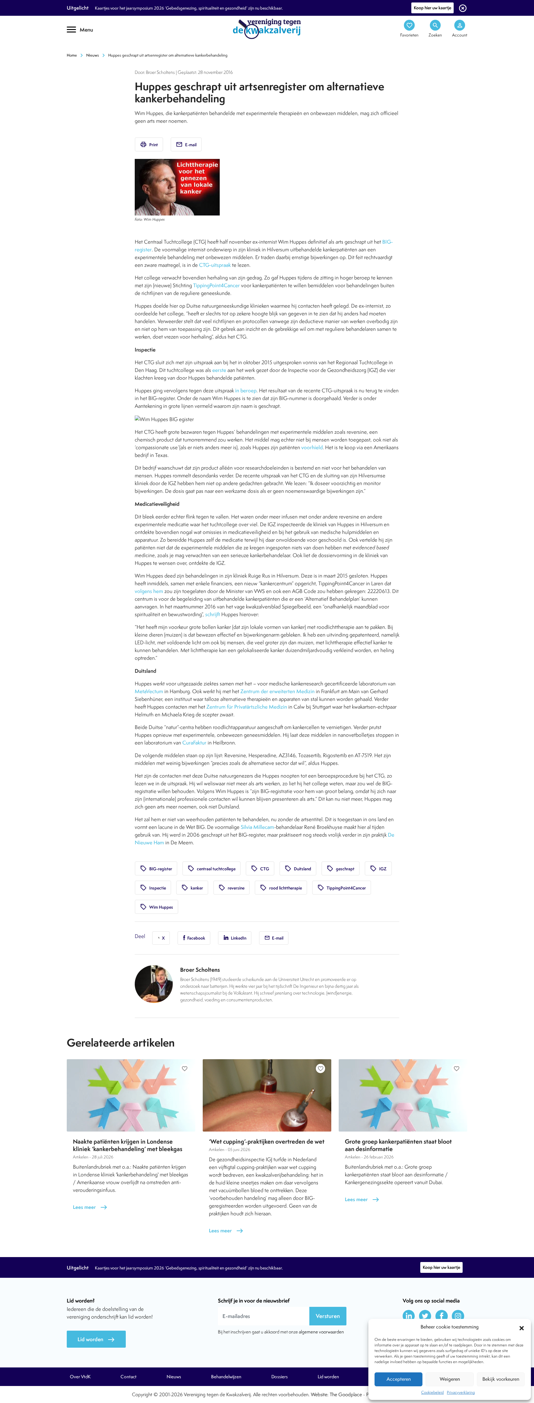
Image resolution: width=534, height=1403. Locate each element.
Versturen (328, 1316)
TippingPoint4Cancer (216, 285)
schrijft (212, 614)
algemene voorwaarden (321, 1332)
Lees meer (90, 1207)
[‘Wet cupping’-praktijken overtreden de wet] (267, 1095)
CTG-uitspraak (215, 265)
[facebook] (441, 1316)
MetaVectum (149, 691)
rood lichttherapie (281, 887)
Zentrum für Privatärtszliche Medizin (246, 706)
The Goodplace (346, 1394)
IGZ (378, 868)
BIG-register (156, 868)
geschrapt (340, 868)
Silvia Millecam (257, 827)
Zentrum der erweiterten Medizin (277, 691)
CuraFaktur (194, 742)
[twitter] (425, 1316)
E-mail (186, 144)
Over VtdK (80, 1377)
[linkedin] (409, 1316)
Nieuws (92, 55)
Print (149, 144)
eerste (219, 370)
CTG (260, 868)
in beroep (245, 390)
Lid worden (96, 1339)
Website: (319, 1394)
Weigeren (450, 1379)
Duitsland (298, 868)
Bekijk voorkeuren (500, 1379)
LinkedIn (238, 938)
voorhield (312, 447)
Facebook (195, 938)
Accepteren (399, 1379)
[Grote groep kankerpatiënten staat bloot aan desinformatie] (403, 1095)
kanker (192, 887)
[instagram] (458, 1316)
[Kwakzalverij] (267, 28)
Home (72, 55)
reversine (231, 887)
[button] (522, 1327)
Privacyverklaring (461, 1392)
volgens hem (149, 591)
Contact (129, 1377)
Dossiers (279, 1377)
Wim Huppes (156, 906)
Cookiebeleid (432, 1392)
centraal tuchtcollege (211, 868)
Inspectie (153, 887)
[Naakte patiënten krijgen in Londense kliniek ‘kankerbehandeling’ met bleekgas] (131, 1095)
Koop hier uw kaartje (432, 8)
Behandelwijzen (226, 1377)
